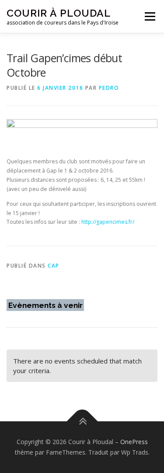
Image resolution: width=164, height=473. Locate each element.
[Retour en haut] (82, 421)
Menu (149, 16)
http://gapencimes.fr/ (107, 222)
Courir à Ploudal (59, 13)
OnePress (134, 442)
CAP (53, 265)
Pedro (109, 88)
